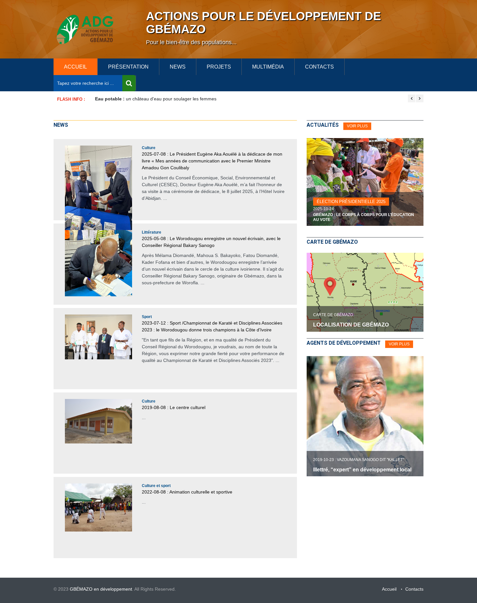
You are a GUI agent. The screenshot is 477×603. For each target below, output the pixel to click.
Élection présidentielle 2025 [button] (351, 201)
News (178, 67)
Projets (219, 67)
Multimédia (268, 67)
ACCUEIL (75, 67)
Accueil (389, 589)
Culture (148, 148)
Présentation (128, 67)
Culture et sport (156, 485)
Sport (147, 316)
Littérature (151, 232)
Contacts (319, 67)
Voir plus (399, 344)
